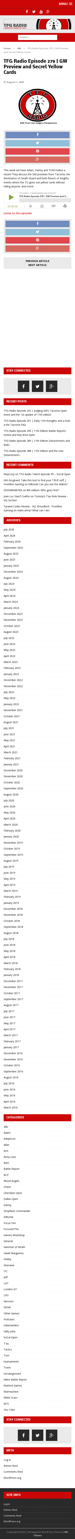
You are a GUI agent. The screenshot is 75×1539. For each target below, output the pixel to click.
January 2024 (11, 608)
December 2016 (13, 1053)
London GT (10, 1289)
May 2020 (9, 812)
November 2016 (13, 1059)
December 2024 (13, 571)
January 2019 (11, 903)
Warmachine (11, 1391)
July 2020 (9, 800)
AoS (6, 1150)
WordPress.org (12, 1478)
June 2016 (9, 1089)
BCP (6, 1175)
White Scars (10, 1397)
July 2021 (9, 728)
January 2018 (11, 975)
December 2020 (13, 770)
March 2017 (11, 1035)
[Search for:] (37, 37)
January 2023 (11, 674)
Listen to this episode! (18, 213)
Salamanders (11, 1325)
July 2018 (9, 939)
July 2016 (9, 1083)
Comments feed (13, 1471)
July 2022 (9, 692)
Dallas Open (11, 1199)
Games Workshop (14, 1235)
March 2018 (11, 963)
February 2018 (12, 969)
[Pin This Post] (37, 151)
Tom (6, 1355)
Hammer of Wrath (14, 1247)
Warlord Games (13, 1385)
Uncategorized (12, 1373)
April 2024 (9, 595)
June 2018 (9, 945)
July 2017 (9, 1011)
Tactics (8, 1349)
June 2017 (9, 1017)
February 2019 (12, 896)
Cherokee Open (13, 1193)
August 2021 (11, 722)
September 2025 (13, 547)
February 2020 (12, 830)
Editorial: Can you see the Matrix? (48, 484)
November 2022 (13, 686)
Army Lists (10, 1157)
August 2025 (11, 553)
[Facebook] (27, 11)
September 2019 (13, 854)
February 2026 (12, 541)
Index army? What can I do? (33, 510)
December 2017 (13, 981)
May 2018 (9, 951)
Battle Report (11, 1168)
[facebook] (23, 386)
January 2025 (11, 565)
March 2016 (11, 1107)
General (8, 1241)
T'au (6, 1343)
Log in (7, 1459)
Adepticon (9, 1138)
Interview (9, 1265)
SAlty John (9, 1331)
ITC (6, 1271)
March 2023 (11, 662)
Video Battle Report (15, 1379)
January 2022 (11, 704)
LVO (6, 1295)
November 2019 (13, 842)
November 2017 (13, 987)
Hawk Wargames (14, 1253)
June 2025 (9, 559)
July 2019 (9, 866)
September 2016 (13, 1071)
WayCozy (9, 474)
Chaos (7, 1187)
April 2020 (9, 818)
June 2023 (9, 644)
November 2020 (13, 776)
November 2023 (13, 619)
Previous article (37, 261)
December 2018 (13, 908)
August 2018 (11, 933)
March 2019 (11, 890)
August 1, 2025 (15, 82)
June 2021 (9, 734)
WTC (6, 1403)
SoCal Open (10, 1337)
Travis (7, 1367)
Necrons (9, 1301)
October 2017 (12, 993)
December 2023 (13, 614)
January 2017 (11, 1047)
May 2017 (9, 1023)
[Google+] (48, 11)
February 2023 (12, 668)
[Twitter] (34, 11)
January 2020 (11, 836)
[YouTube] (41, 11)
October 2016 (12, 1065)
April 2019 (9, 885)
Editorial (8, 1217)
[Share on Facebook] (37, 135)
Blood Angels (11, 1181)
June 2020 (9, 806)
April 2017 (9, 1029)
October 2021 (12, 716)
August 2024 (11, 577)
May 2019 (9, 878)
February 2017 (12, 1041)
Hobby (7, 1259)
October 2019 (12, 848)
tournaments (11, 1361)
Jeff (5, 1277)
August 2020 (11, 794)
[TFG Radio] (37, 24)
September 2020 (13, 788)
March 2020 (11, 824)
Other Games (11, 1313)
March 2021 (11, 752)
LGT (6, 1283)
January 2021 (11, 764)
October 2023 (12, 626)
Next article (37, 265)
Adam (7, 1132)
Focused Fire (11, 1229)
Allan (6, 1144)
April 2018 (9, 957)
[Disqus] (37, 317)
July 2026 (9, 529)
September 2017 (13, 999)
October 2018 (12, 921)
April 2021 (9, 746)
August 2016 (11, 1077)
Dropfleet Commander (17, 1211)
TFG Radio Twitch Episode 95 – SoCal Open (44, 474)
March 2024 (11, 601)
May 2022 (9, 698)
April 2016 (9, 1101)
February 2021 (12, 758)
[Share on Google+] (37, 159)
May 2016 (9, 1095)
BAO (6, 1163)
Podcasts (9, 1319)
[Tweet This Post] (37, 143)
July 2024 (9, 583)
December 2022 (13, 680)
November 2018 (13, 914)
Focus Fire (10, 1223)
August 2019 (11, 860)
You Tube (9, 1409)
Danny (7, 1205)
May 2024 (9, 589)
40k (6, 1126)
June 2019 (9, 872)
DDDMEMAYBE (13, 490)
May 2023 (9, 650)
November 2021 (13, 710)
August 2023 (11, 632)
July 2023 (9, 638)
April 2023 (9, 656)
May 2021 (9, 740)
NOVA (7, 1307)
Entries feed (11, 1465)
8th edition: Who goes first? (43, 490)
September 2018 (13, 927)
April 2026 (9, 535)
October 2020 (12, 782)
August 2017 (11, 1005)
